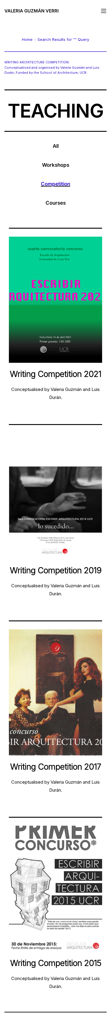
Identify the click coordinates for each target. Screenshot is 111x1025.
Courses (56, 203)
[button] (103, 11)
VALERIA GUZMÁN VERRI (31, 11)
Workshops (55, 165)
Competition (55, 184)
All (56, 146)
